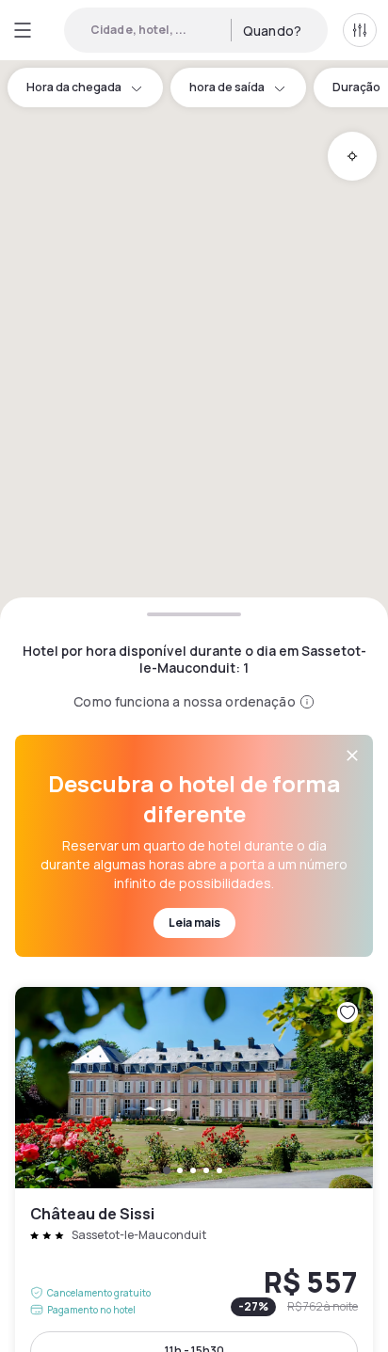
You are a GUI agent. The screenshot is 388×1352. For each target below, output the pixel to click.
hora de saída (227, 87)
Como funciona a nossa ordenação (184, 701)
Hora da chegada (73, 87)
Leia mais (194, 922)
